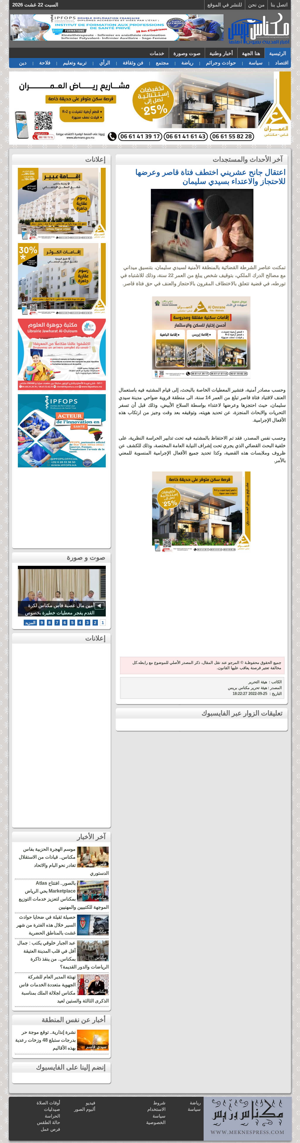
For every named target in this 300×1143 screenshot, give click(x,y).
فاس (102, 863)
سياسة (255, 63)
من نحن (256, 5)
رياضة (187, 63)
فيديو (90, 1102)
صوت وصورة (186, 53)
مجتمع (162, 63)
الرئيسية (277, 53)
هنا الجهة (251, 53)
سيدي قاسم (96, 1046)
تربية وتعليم (75, 63)
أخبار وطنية (221, 53)
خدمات (157, 53)
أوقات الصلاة (48, 1102)
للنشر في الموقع (224, 5)
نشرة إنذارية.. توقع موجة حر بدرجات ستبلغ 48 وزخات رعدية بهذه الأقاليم (45, 1040)
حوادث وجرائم (221, 63)
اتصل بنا (279, 5)
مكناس (101, 897)
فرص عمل (50, 1129)
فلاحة (44, 63)
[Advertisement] (201, 609)
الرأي (104, 63)
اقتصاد (282, 63)
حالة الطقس (48, 1122)
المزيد (30, 622)
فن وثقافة (133, 63)
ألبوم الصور (84, 1109)
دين (23, 63)
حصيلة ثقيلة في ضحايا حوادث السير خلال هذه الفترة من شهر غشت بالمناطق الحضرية (46, 925)
